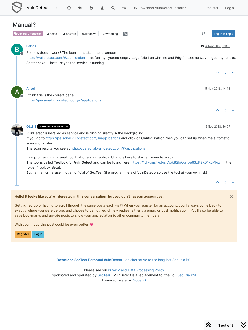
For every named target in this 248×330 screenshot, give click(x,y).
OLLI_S (31, 126)
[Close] (231, 196)
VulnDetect (38, 7)
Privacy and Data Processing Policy (136, 270)
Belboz (31, 46)
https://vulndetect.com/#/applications (56, 58)
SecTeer (104, 275)
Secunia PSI (186, 275)
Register (23, 234)
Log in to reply (223, 34)
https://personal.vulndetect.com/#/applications (63, 100)
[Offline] (18, 130)
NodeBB (139, 280)
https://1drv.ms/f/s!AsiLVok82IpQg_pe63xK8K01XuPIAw (175, 162)
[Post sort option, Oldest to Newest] (204, 33)
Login (38, 234)
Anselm (31, 88)
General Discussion (29, 33)
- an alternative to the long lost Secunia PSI (124, 260)
